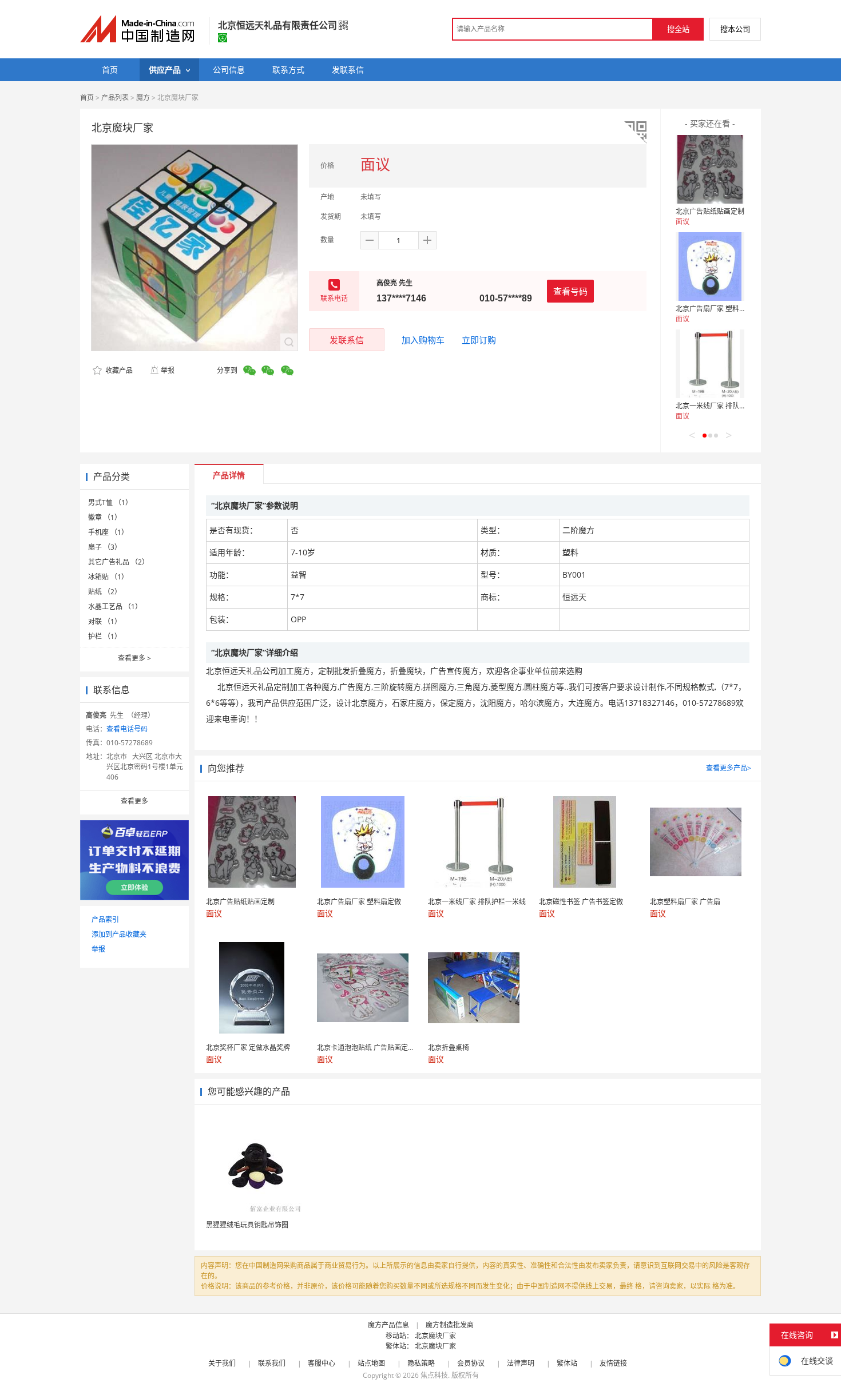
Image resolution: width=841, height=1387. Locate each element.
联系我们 (271, 1363)
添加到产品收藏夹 (119, 934)
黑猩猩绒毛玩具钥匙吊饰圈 (247, 1225)
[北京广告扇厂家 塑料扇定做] (710, 266)
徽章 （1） (104, 517)
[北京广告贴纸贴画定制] (710, 169)
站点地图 (371, 1363)
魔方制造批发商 (450, 1325)
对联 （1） (104, 621)
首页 (87, 97)
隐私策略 (421, 1363)
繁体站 (567, 1363)
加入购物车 (423, 339)
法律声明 (520, 1363)
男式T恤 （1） (110, 502)
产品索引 (105, 919)
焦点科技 (434, 1375)
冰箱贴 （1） (108, 577)
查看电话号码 (127, 729)
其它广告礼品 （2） (118, 562)
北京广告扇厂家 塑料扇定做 (718, 308)
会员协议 (471, 1363)
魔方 (143, 97)
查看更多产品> (728, 768)
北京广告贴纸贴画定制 (710, 211)
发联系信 (347, 339)
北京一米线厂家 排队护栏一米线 (724, 406)
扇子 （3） (104, 547)
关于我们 (222, 1363)
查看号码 (570, 291)
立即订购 (479, 339)
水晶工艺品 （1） (115, 606)
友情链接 (613, 1363)
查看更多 (134, 658)
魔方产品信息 (388, 1325)
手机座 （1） (108, 532)
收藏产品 (118, 370)
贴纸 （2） (104, 592)
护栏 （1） (104, 636)
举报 (167, 370)
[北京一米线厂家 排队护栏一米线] (710, 363)
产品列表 (115, 97)
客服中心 (321, 1363)
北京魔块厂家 (435, 1336)
